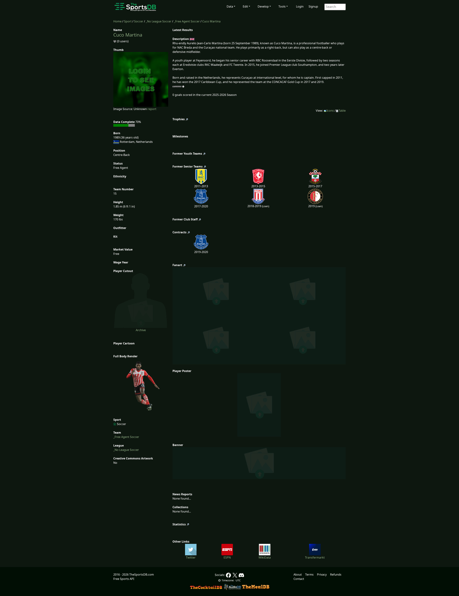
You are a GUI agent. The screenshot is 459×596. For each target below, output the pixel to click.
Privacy (322, 574)
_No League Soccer (158, 21)
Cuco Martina (211, 21)
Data (230, 6)
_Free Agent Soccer (187, 21)
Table (342, 111)
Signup (313, 6)
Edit (245, 6)
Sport (128, 21)
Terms (309, 574)
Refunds (335, 574)
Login (300, 6)
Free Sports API (123, 579)
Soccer (138, 21)
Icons (330, 111)
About (298, 574)
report (152, 109)
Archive (141, 330)
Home (117, 21)
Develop (263, 6)
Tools (282, 6)
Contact (299, 579)
